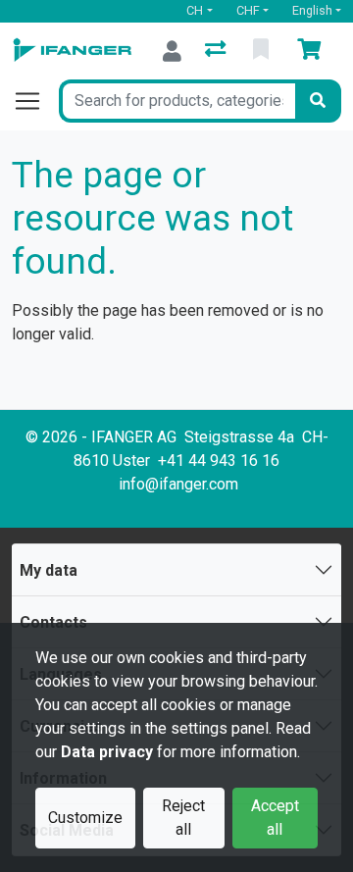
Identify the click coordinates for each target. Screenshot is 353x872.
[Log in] (172, 51)
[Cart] (312, 51)
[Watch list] (262, 51)
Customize (85, 817)
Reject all (183, 817)
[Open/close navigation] (35, 101)
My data (48, 570)
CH (194, 10)
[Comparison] (217, 51)
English (312, 10)
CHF (248, 10)
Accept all (275, 817)
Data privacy (107, 752)
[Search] (318, 101)
